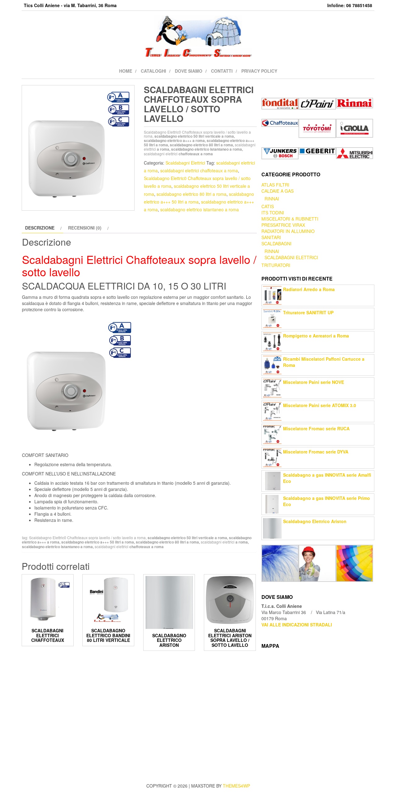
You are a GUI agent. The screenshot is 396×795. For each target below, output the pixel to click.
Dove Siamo (188, 71)
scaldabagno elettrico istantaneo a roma (199, 209)
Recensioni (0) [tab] (84, 228)
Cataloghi (153, 71)
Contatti (222, 71)
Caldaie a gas (277, 191)
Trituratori (275, 265)
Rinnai (272, 199)
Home (125, 71)
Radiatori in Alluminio (288, 231)
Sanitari (271, 237)
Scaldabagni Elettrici (185, 163)
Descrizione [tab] (39, 228)
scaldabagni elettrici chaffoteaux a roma (199, 170)
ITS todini (272, 212)
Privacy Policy (259, 71)
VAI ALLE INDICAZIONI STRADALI (296, 624)
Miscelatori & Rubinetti (289, 219)
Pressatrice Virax (283, 225)
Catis (267, 206)
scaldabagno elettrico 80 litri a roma (191, 194)
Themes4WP (236, 786)
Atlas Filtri (275, 185)
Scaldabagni (276, 243)
